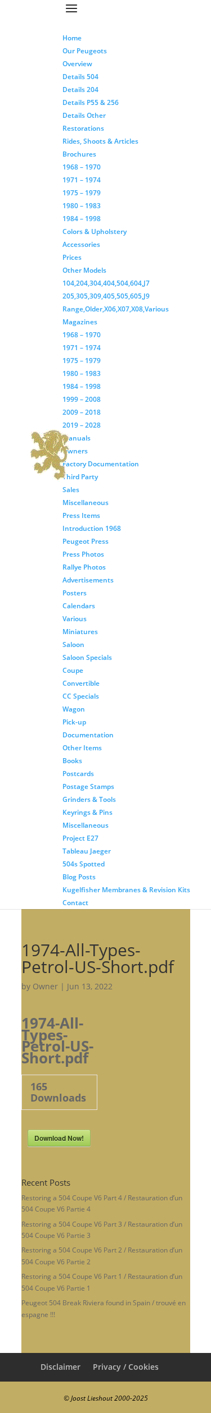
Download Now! (59, 1138)
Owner (45, 986)
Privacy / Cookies (126, 1366)
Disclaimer (60, 1366)
